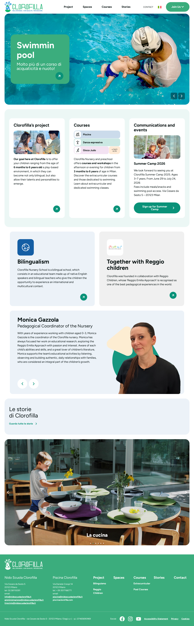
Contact (180, 578)
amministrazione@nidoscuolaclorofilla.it (24, 600)
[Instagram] (130, 618)
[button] (174, 96)
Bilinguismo (99, 583)
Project (68, 6)
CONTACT (148, 7)
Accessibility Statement (156, 619)
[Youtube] (138, 618)
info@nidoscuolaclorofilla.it (18, 597)
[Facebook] (122, 618)
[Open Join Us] (182, 7)
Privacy (174, 619)
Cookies (185, 619)
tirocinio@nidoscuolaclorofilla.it (20, 603)
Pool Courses (141, 589)
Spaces (87, 6)
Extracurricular (142, 583)
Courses (107, 6)
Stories (126, 6)
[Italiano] (159, 7)
